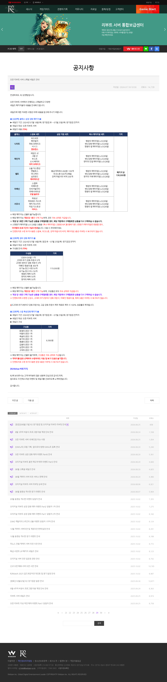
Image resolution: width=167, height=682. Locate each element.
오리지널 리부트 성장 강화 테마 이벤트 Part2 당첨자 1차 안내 (35, 506)
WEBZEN (12, 653)
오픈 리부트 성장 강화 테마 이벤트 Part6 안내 (33, 454)
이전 (2, 29)
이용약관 (11, 661)
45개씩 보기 (33, 413)
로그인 (157, 2)
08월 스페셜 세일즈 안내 (25, 469)
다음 (165, 29)
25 (81, 613)
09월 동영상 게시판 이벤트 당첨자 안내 (26, 499)
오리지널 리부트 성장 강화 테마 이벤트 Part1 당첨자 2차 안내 (35, 514)
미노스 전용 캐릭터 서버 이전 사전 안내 (26, 544)
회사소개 (53, 661)
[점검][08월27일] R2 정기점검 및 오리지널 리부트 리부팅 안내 (40, 424)
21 (66, 613)
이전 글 (15, 400)
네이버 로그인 (146, 48)
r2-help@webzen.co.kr (27, 668)
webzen (14, 2)
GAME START (147, 9)
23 (74, 613)
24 (78, 613)
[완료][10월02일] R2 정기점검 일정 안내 (26, 581)
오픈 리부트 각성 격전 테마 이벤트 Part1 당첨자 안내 (31, 603)
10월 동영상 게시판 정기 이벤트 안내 (25, 536)
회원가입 (149, 2)
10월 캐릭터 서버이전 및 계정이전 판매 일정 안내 (30, 529)
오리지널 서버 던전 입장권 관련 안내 (24, 558)
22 (70, 613)
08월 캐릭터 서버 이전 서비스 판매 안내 (31, 476)
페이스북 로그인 (151, 48)
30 (101, 613)
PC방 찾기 (40, 49)
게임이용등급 (75, 661)
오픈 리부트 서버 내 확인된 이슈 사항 (30, 439)
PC (27, 2)
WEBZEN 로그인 (133, 48)
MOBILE (38, 2)
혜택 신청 (31, 49)
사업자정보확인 (63, 668)
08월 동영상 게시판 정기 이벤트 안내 (30, 491)
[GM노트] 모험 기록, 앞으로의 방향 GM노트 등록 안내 (37, 447)
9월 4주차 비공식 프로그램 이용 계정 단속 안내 (29, 588)
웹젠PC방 (63, 661)
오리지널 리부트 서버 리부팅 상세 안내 (30, 484)
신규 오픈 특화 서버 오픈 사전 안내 (24, 566)
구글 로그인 (156, 48)
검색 (99, 623)
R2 (11, 9)
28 (93, 613)
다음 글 (31, 400)
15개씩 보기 (12, 413)
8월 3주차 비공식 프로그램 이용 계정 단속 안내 (34, 432)
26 (85, 613)
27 (89, 613)
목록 (152, 400)
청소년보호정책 (41, 661)
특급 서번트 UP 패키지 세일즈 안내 (24, 551)
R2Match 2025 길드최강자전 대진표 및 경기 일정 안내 (32, 573)
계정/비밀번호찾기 (114, 49)
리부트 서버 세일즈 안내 (19, 596)
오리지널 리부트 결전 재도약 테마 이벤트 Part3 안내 (36, 462)
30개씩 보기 (23, 413)
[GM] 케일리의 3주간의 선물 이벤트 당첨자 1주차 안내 (32, 521)
